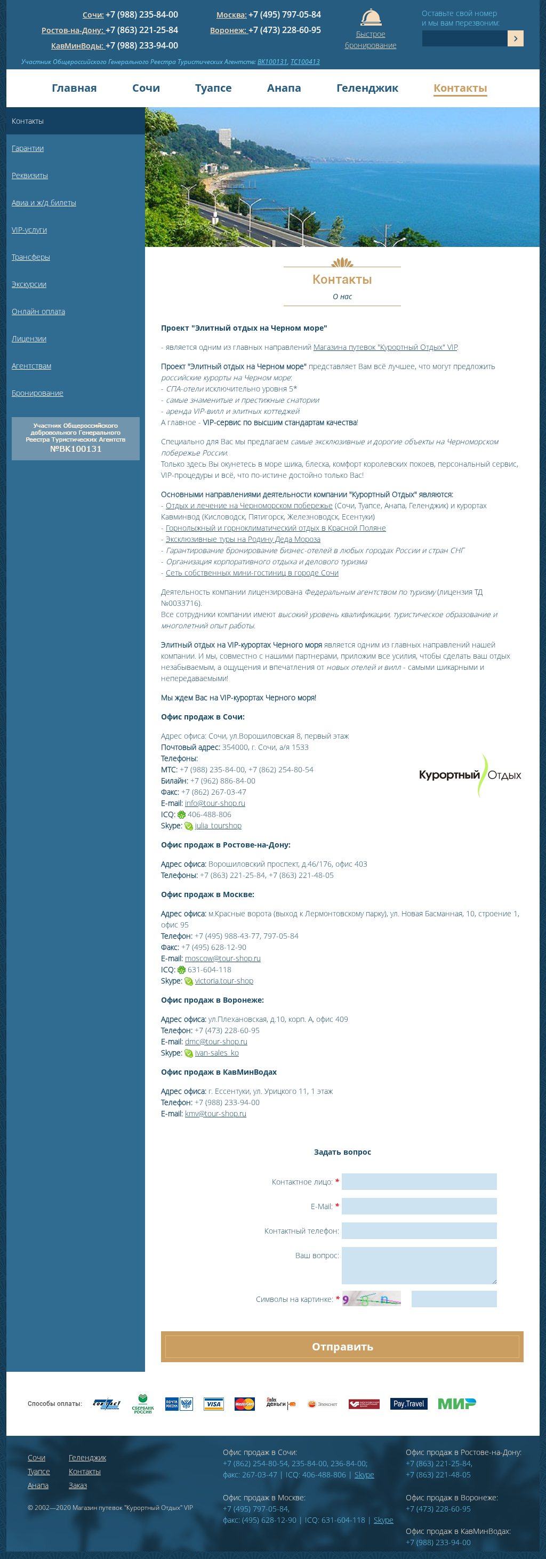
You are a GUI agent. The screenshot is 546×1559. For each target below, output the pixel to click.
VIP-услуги (29, 230)
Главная (74, 88)
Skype (364, 1474)
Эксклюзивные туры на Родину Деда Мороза (243, 539)
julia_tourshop (218, 825)
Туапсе (213, 88)
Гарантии (28, 148)
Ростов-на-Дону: (74, 30)
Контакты (460, 88)
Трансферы (31, 257)
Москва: (231, 15)
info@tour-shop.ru (215, 803)
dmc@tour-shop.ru (216, 1041)
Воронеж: (229, 30)
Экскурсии (29, 284)
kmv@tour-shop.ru (215, 1113)
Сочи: (93, 15)
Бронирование (37, 393)
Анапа (284, 88)
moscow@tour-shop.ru (223, 958)
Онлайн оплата (38, 311)
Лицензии (29, 338)
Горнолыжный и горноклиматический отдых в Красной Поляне (276, 528)
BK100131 (272, 62)
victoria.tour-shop (224, 981)
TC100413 (305, 62)
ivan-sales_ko (217, 1053)
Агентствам (31, 366)
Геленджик (367, 88)
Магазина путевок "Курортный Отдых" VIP (385, 347)
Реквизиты (30, 175)
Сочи (146, 88)
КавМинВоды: (78, 46)
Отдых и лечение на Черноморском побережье (249, 505)
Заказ (78, 1485)
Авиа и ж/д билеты (44, 202)
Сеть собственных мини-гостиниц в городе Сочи (252, 572)
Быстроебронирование (371, 37)
